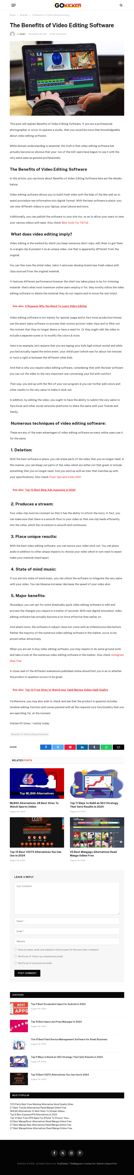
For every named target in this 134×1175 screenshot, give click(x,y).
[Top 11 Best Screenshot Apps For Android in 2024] (19, 1008)
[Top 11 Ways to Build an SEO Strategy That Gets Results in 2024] (97, 783)
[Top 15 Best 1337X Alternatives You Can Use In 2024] (37, 832)
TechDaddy (62, 1163)
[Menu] (13, 5)
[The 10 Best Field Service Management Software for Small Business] (19, 1043)
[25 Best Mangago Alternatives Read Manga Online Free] (97, 832)
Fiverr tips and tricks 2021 (65, 477)
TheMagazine (76, 1163)
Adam (22, 34)
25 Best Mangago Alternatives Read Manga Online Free (93, 853)
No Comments (59, 34)
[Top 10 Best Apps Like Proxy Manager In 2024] (19, 1026)
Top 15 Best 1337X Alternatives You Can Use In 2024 (35, 853)
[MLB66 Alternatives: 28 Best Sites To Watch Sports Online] (37, 783)
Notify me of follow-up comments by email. (40, 956)
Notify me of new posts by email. (35, 963)
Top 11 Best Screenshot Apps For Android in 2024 (58, 1004)
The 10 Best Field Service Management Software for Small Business (69, 1039)
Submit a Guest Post (107, 1163)
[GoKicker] (67, 5)
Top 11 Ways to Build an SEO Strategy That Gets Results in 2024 (94, 805)
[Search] (121, 5)
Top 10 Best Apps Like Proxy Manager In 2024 (56, 1021)
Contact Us (89, 1163)
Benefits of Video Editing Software (29, 734)
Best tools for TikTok (75, 222)
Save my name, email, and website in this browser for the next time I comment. (58, 949)
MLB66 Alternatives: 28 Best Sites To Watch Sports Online (34, 805)
